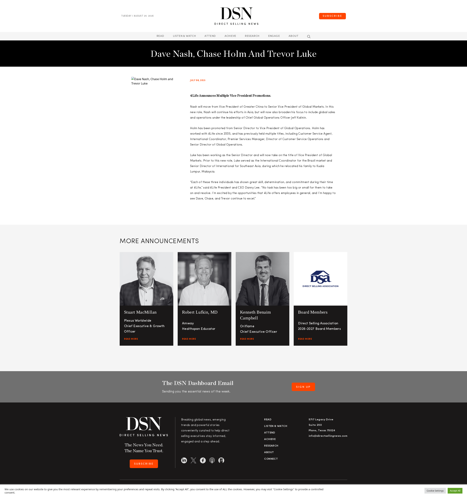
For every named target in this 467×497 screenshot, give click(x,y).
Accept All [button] (455, 490)
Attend (269, 432)
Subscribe (332, 16)
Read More (131, 339)
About (293, 36)
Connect (271, 459)
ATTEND (210, 36)
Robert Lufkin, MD (200, 312)
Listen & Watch (184, 36)
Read (160, 36)
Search (308, 36)
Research (252, 36)
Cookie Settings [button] (435, 490)
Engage (274, 36)
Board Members (312, 312)
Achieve (230, 36)
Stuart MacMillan (140, 312)
